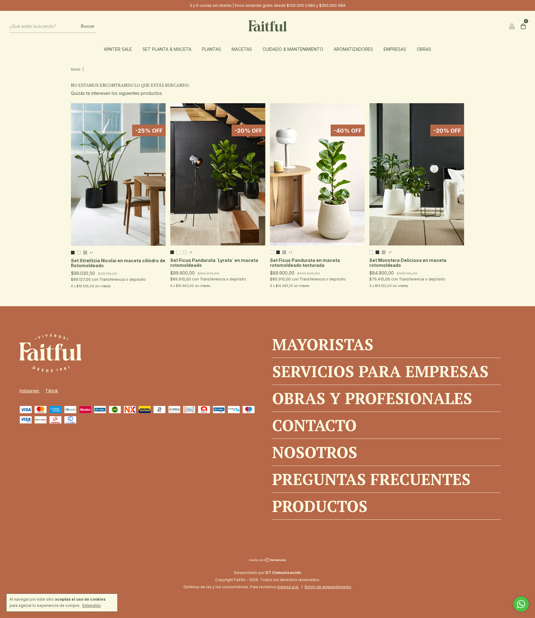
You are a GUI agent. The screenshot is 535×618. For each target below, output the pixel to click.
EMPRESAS (395, 49)
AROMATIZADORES (353, 49)
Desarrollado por (267, 572)
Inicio (75, 69)
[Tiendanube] (267, 560)
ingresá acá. (288, 587)
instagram (30, 390)
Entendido (91, 605)
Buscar (87, 26)
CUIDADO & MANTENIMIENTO (293, 49)
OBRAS (424, 49)
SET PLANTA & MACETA (166, 49)
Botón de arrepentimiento (328, 587)
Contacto (314, 425)
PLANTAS (211, 49)
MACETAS (242, 49)
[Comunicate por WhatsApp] (521, 604)
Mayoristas (322, 344)
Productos (320, 506)
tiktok (51, 390)
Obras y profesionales (372, 398)
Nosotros (314, 452)
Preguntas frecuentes (371, 479)
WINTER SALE (118, 49)
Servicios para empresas (380, 371)
